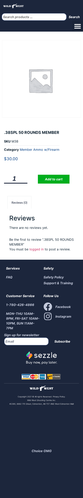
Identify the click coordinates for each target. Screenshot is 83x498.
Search (74, 17)
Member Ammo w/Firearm (39, 150)
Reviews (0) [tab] (19, 202)
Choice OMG (42, 451)
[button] (77, 26)
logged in (36, 249)
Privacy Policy (58, 397)
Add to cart (53, 179)
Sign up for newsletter (21, 335)
